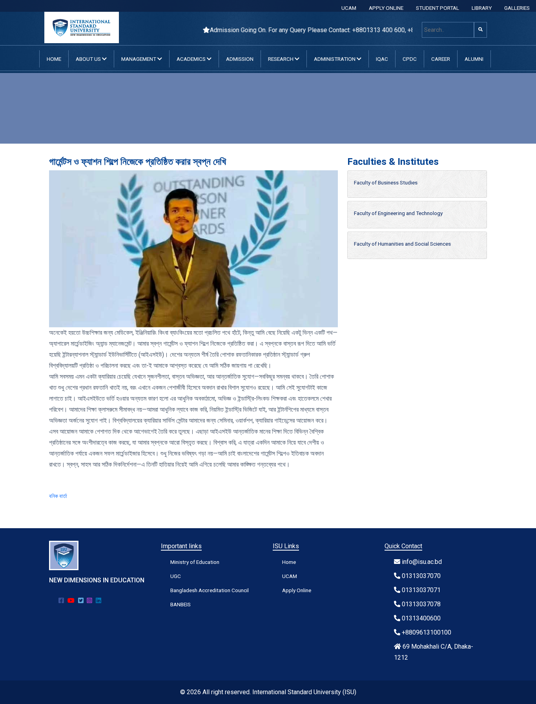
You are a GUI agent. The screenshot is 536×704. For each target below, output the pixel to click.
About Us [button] (89, 59)
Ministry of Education (194, 562)
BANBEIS (180, 604)
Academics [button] (192, 59)
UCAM (348, 8)
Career (440, 59)
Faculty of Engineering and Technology (398, 213)
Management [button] (139, 59)
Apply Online (296, 590)
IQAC (382, 59)
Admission (239, 59)
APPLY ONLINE (386, 8)
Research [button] (281, 59)
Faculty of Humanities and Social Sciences (402, 244)
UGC (175, 576)
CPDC (410, 59)
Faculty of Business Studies (385, 182)
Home (54, 59)
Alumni (474, 59)
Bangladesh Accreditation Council (209, 590)
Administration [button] (335, 59)
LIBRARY (482, 8)
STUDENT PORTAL (437, 8)
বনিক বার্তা (58, 496)
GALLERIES (517, 8)
